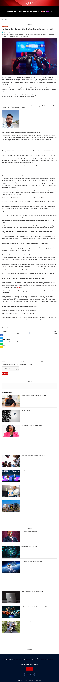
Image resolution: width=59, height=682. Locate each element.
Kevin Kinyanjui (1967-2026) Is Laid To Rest (29, 531)
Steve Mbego (7, 32)
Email (22, 361)
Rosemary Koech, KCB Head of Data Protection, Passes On (31, 425)
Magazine (43, 11)
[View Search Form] (53, 11)
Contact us (36, 664)
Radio (47, 11)
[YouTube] (33, 674)
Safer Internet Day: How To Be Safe (50, 332)
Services (27, 664)
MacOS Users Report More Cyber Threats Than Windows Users (32, 591)
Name (3, 361)
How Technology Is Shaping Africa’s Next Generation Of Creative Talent (34, 606)
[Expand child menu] (13, 8)
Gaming (3, 26)
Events (11, 15)
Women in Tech (10, 11)
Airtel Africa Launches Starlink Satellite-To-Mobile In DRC (31, 561)
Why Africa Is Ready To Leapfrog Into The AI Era (29, 470)
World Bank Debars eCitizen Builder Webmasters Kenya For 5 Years (33, 395)
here (44, 165)
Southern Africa (36, 11)
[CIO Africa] (29, 3)
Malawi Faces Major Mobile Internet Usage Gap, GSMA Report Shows (33, 455)
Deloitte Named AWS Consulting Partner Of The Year (30, 501)
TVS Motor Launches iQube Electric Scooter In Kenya (30, 621)
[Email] (1, 347)
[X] (31, 674)
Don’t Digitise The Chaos (25, 410)
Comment (4, 345)
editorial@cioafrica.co (44, 385)
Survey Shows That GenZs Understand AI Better (30, 546)
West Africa (29, 11)
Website (42, 361)
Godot (8, 327)
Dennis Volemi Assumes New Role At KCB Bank (11, 332)
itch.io (18, 287)
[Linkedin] (25, 674)
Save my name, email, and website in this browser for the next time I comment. (18, 364)
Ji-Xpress (12, 327)
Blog (15, 11)
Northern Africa (22, 11)
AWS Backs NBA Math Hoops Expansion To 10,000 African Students (33, 485)
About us (31, 664)
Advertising (23, 664)
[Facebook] (28, 674)
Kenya (6, 26)
